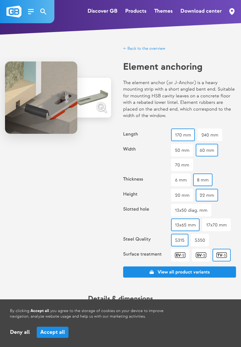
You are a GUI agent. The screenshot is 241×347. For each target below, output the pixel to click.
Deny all (20, 332)
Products (135, 11)
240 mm (209, 135)
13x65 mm (185, 225)
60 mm (207, 150)
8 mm (203, 180)
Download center (201, 11)
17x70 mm (216, 225)
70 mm (182, 165)
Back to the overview (145, 48)
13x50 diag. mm (191, 210)
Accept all (52, 332)
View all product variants (184, 272)
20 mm (182, 195)
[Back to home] (13, 12)
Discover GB (103, 11)
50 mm (182, 150)
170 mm (183, 135)
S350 (200, 240)
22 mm (207, 195)
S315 (179, 240)
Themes (163, 11)
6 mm (181, 180)
